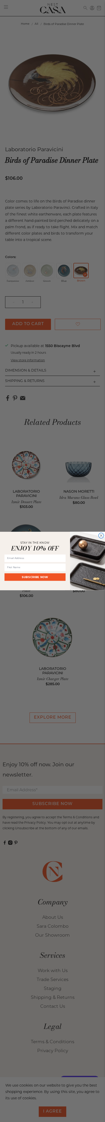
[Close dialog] (101, 535)
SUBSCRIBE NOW (35, 577)
